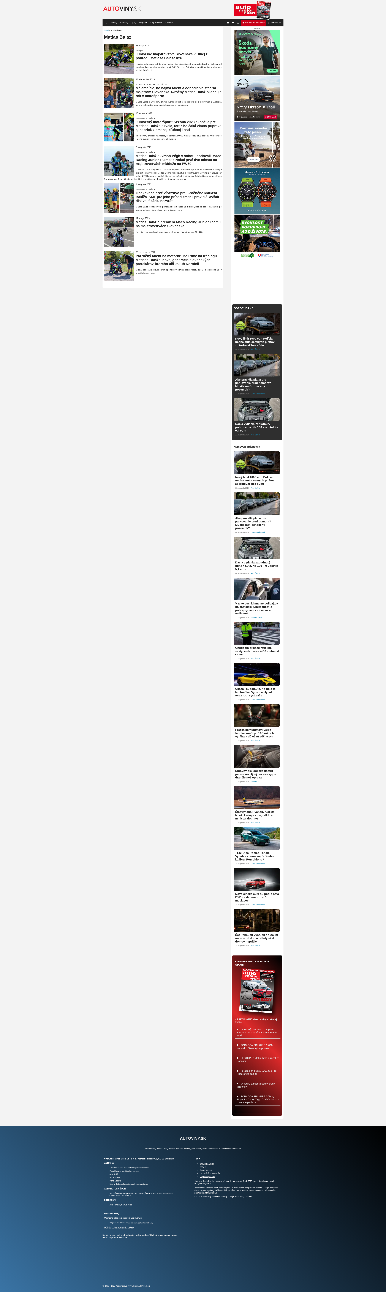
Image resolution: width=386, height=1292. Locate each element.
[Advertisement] (257, 279)
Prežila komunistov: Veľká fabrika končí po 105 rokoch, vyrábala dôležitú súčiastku (255, 733)
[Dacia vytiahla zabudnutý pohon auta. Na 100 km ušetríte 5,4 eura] (257, 419)
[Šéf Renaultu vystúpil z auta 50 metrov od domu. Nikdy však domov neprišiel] (257, 930)
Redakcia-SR (256, 618)
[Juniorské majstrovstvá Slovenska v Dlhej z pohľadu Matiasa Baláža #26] (119, 73)
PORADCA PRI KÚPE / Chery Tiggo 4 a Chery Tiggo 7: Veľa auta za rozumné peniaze (258, 1099)
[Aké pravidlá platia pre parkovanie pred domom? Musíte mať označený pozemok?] (257, 375)
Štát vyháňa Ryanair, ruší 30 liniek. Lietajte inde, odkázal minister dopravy (254, 815)
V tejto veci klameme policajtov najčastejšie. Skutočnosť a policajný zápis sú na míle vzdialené (256, 608)
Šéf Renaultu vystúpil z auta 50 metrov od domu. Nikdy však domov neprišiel (256, 938)
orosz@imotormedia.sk (129, 1171)
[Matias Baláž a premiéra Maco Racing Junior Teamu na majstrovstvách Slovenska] (119, 246)
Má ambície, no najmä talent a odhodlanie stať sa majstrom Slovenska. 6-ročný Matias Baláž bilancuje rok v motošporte (178, 92)
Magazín (143, 22)
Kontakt (169, 22)
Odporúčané (156, 22)
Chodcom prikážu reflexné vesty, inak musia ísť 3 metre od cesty (257, 651)
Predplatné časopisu (255, 22)
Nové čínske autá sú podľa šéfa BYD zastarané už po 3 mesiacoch (257, 897)
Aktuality (124, 22)
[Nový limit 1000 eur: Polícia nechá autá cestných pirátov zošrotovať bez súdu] (257, 334)
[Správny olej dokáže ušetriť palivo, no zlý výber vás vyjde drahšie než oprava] (257, 766)
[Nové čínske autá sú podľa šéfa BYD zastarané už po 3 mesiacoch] (257, 889)
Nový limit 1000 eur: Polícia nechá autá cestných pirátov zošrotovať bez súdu (255, 342)
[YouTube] (233, 23)
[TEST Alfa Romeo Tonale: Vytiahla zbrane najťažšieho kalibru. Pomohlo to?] (257, 848)
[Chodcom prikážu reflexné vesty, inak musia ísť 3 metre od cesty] (257, 643)
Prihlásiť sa (276, 22)
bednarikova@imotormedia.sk (136, 1168)
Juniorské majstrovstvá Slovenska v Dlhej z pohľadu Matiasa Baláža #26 (172, 56)
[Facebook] (227, 23)
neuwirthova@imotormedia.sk (140, 1223)
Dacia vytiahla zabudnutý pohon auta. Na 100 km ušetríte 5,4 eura (256, 427)
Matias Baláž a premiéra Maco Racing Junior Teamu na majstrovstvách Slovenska (178, 224)
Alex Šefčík (255, 349)
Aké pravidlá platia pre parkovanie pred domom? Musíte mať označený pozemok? (253, 384)
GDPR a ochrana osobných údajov (119, 1227)
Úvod (106, 30)
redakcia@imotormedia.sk (137, 1184)
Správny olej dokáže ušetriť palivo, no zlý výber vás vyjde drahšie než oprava (255, 774)
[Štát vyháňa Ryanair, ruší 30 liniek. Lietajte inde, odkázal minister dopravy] (257, 807)
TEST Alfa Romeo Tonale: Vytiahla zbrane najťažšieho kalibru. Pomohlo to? (254, 856)
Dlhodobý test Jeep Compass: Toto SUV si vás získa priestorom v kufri (257, 1032)
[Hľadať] (105, 23)
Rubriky (113, 22)
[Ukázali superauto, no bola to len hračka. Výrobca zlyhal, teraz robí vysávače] (257, 684)
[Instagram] (238, 23)
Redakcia (255, 782)
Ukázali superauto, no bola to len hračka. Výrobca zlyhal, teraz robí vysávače (255, 692)
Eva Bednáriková (258, 394)
